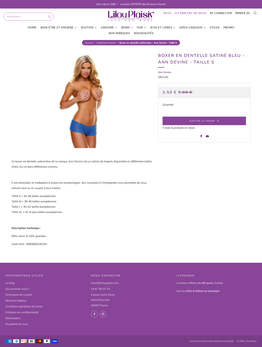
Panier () (242, 13)
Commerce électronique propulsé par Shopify (211, 341)
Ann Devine (164, 72)
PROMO (229, 27)
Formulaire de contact (18, 294)
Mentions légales (15, 300)
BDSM (125, 27)
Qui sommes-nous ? (17, 288)
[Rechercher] (49, 16)
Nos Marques (119, 33)
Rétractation (12, 318)
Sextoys (87, 27)
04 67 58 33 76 (100, 288)
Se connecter (221, 13)
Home (32, 27)
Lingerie (107, 27)
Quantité (168, 104)
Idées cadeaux (190, 27)
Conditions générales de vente (23, 306)
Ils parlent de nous (191, 13)
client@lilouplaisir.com (105, 283)
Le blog (9, 283)
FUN (140, 27)
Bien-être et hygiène (57, 27)
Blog (168, 13)
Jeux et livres (161, 27)
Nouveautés (143, 33)
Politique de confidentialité (21, 312)
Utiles (215, 27)
